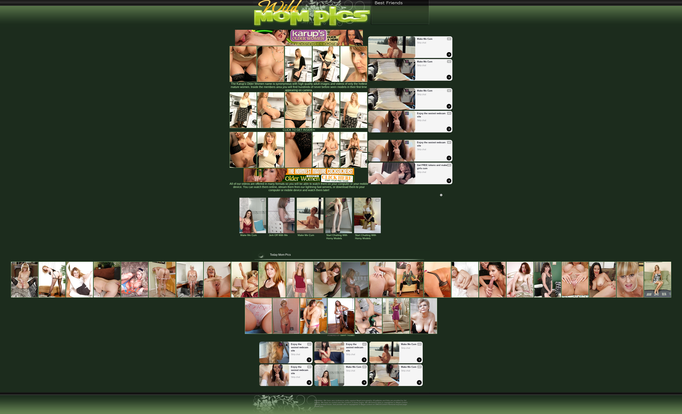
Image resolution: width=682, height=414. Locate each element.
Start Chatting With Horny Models (337, 237)
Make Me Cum (424, 39)
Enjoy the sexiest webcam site (431, 115)
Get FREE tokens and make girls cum (432, 167)
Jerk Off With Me (278, 235)
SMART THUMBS (347, 335)
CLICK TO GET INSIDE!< (299, 129)
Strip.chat (421, 42)
